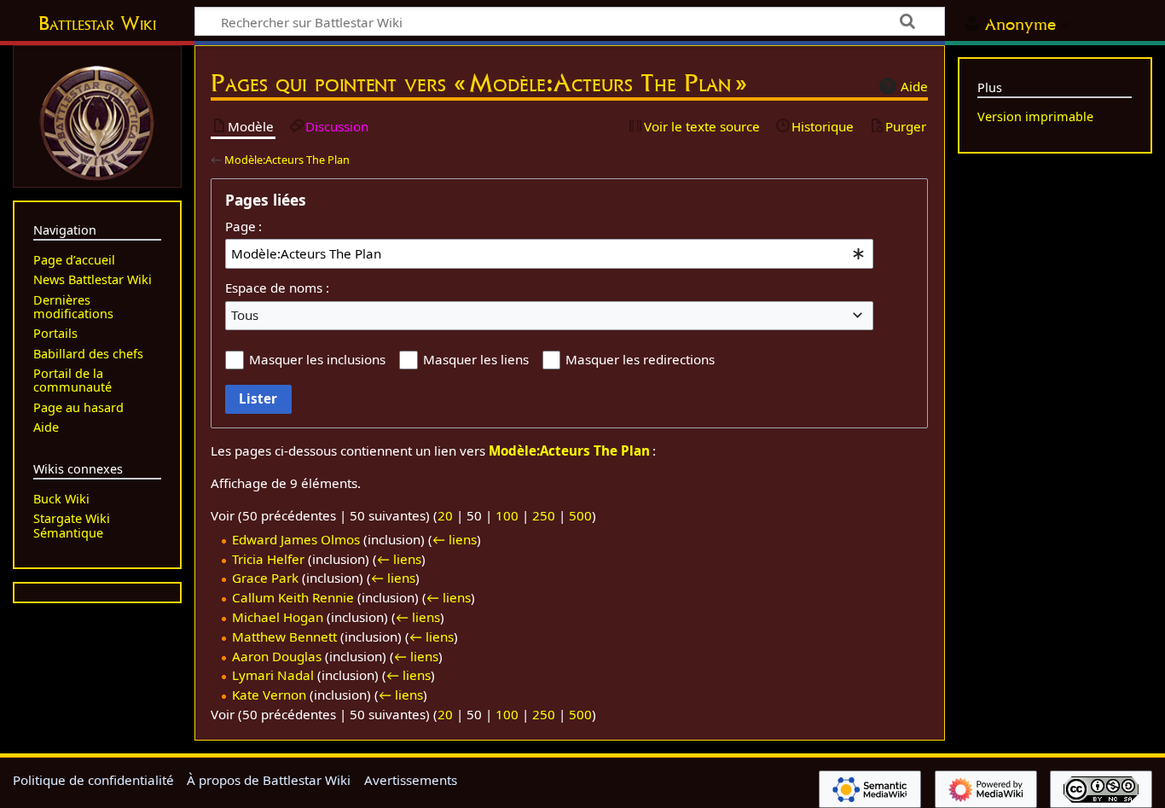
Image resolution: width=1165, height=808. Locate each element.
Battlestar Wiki (97, 23)
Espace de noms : (277, 287)
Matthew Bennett (284, 636)
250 (543, 515)
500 (580, 515)
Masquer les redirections (640, 359)
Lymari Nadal (273, 674)
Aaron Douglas (277, 656)
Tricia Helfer (268, 558)
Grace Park (265, 577)
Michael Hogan (277, 616)
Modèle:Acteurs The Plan (287, 159)
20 (445, 515)
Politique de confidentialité (93, 779)
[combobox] (549, 253)
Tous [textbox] (244, 314)
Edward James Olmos (296, 539)
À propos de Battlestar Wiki (269, 779)
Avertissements (410, 779)
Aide (914, 86)
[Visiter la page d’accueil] (97, 121)
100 (507, 515)
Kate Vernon (269, 694)
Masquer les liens (476, 359)
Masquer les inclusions (317, 359)
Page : (243, 226)
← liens (454, 539)
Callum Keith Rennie (293, 597)
